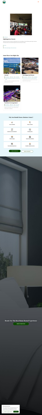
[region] (11, 409)
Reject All (10, 411)
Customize (5, 411)
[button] (15, 151)
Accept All (16, 411)
